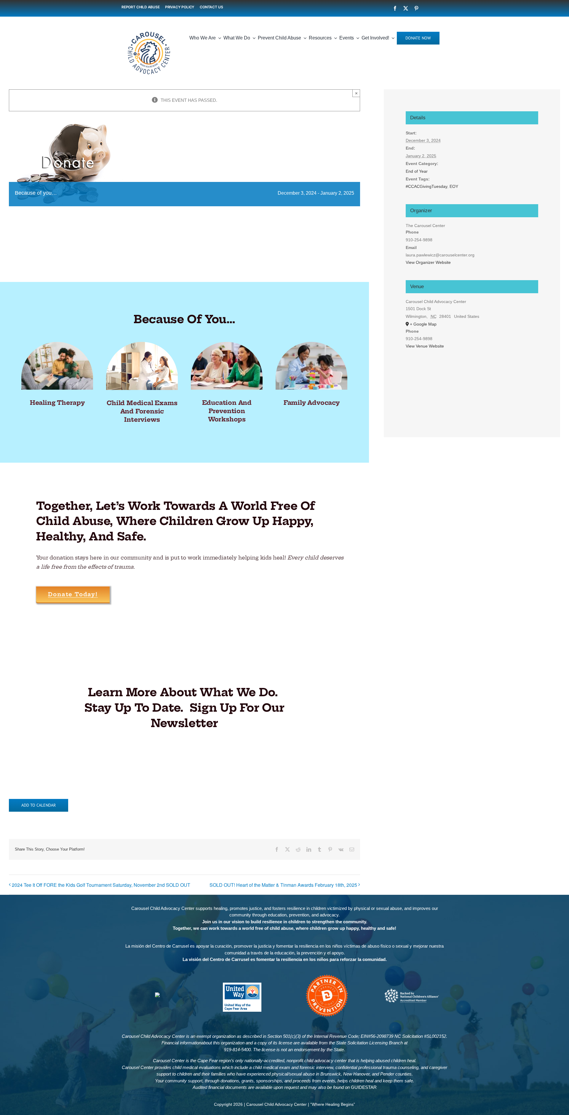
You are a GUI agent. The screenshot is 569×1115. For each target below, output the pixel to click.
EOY (454, 186)
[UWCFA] (242, 984)
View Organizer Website (428, 262)
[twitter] (405, 8)
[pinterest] (416, 8)
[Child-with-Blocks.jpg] (311, 344)
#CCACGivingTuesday (426, 186)
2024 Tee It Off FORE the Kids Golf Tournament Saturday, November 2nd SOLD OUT (101, 884)
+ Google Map (423, 324)
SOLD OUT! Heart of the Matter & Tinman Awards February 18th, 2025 (283, 884)
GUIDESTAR (364, 1087)
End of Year (417, 171)
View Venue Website (425, 346)
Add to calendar (38, 805)
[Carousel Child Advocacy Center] (149, 27)
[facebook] (395, 8)
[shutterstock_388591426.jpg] (227, 344)
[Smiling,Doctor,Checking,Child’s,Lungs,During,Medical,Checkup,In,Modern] (142, 344)
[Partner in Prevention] (327, 975)
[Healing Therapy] (57, 344)
